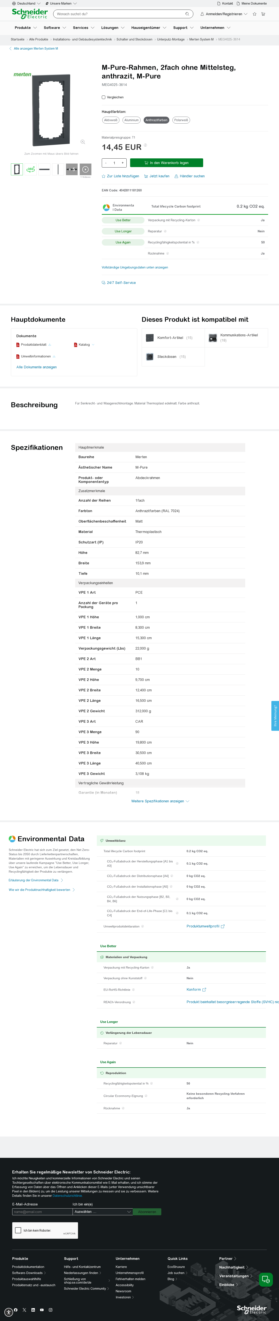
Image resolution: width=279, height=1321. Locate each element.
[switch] (9, 1312)
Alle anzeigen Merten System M (36, 48)
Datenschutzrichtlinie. (68, 1195)
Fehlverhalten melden (130, 1279)
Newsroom (123, 1291)
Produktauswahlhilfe (26, 1279)
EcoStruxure (176, 1267)
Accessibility (125, 1285)
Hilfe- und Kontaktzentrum (82, 1267)
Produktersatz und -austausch (33, 1285)
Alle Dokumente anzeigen (36, 367)
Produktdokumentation (28, 1267)
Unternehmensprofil (130, 1273)
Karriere (121, 1267)
